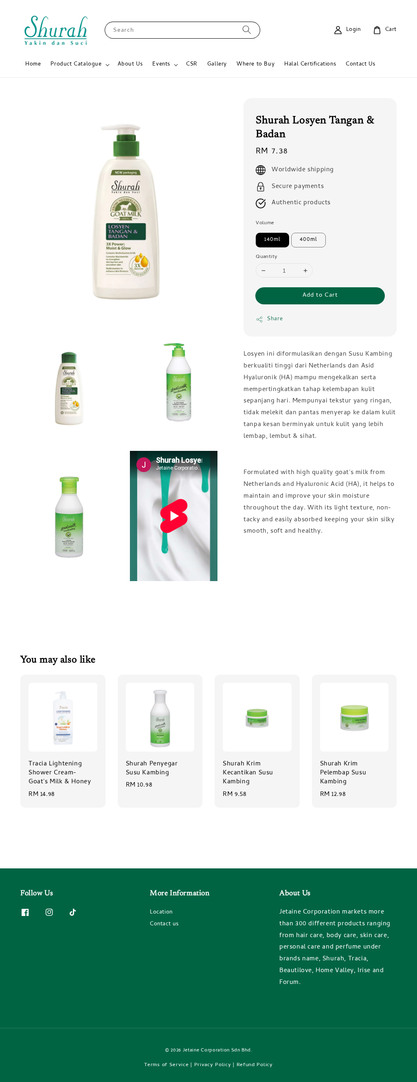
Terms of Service (166, 1065)
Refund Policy (255, 1065)
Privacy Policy (212, 1065)
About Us (130, 64)
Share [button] (275, 319)
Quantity (266, 257)
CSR (192, 64)
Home (33, 64)
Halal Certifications (310, 64)
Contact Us (360, 64)
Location (161, 913)
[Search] (247, 30)
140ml (272, 240)
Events (161, 64)
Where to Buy (255, 64)
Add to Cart (320, 295)
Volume (265, 223)
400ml (308, 240)
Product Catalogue (75, 64)
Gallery (217, 64)
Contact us (164, 924)
